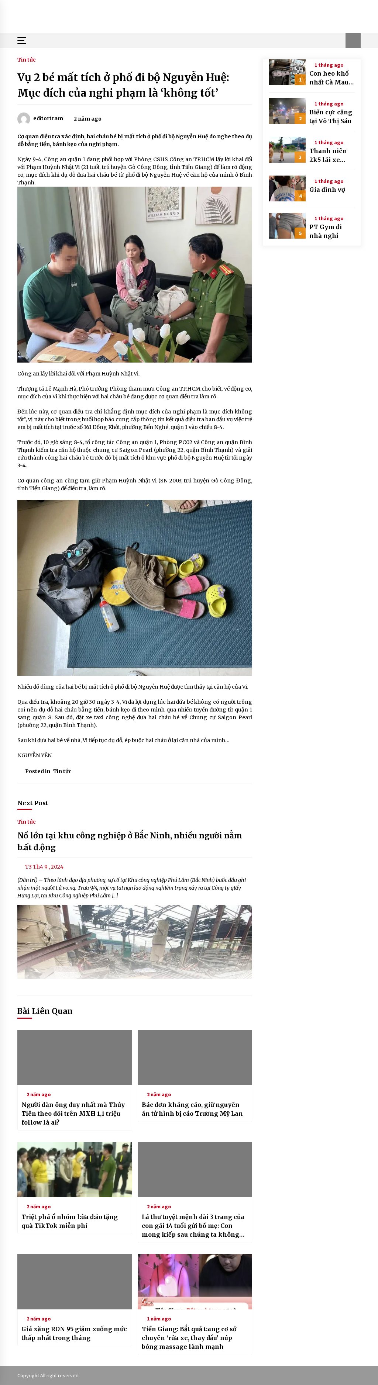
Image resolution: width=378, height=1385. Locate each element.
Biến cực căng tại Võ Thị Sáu (330, 116)
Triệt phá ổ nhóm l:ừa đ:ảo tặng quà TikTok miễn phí (69, 1221)
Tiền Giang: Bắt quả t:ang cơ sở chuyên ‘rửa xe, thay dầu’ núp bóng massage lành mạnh (189, 1337)
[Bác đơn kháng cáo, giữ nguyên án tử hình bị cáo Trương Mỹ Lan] (195, 1057)
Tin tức (26, 59)
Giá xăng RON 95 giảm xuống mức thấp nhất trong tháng (74, 1333)
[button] (353, 40)
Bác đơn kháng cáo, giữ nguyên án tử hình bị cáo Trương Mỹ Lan (192, 1109)
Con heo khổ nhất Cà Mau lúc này (329, 78)
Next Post (32, 803)
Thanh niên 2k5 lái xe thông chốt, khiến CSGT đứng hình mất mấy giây (330, 155)
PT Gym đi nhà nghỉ (325, 231)
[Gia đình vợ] (287, 188)
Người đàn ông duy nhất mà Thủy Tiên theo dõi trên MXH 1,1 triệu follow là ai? (73, 1113)
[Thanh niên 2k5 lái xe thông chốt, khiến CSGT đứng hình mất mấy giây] (287, 150)
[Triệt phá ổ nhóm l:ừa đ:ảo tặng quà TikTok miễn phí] (74, 1169)
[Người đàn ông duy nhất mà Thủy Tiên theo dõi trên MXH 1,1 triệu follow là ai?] (74, 1057)
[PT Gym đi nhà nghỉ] (287, 226)
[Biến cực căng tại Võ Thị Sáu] (287, 111)
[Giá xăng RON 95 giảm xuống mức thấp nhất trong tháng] (74, 1281)
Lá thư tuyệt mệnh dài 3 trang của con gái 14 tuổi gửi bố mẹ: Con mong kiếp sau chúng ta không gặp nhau (193, 1226)
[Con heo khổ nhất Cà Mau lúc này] (287, 72)
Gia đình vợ (327, 189)
